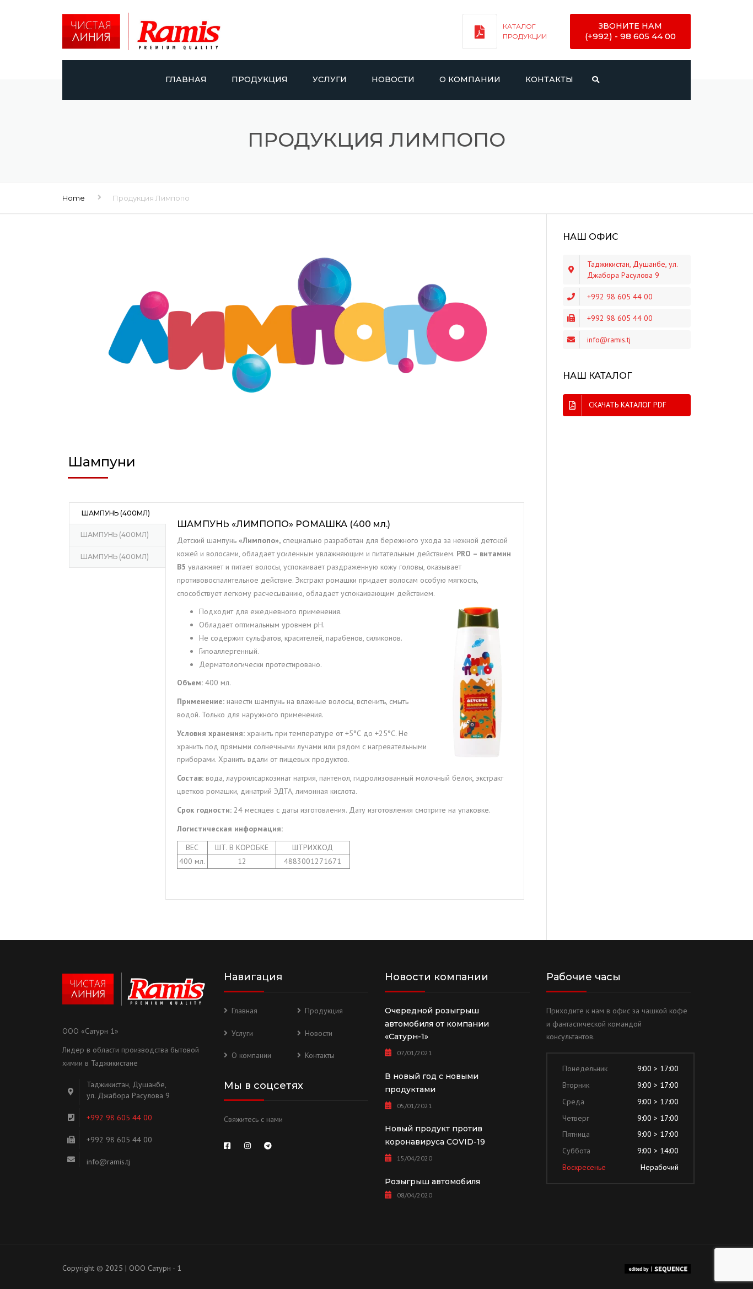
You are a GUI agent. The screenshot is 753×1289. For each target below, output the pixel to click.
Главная (186, 79)
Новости (393, 79)
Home (73, 198)
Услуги (330, 79)
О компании (470, 79)
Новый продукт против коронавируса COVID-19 (435, 1135)
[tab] (117, 513)
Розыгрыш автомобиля (432, 1181)
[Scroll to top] (695, 1230)
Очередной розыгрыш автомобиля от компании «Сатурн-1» (437, 1024)
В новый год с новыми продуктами (431, 1082)
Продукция (260, 79)
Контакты (549, 79)
